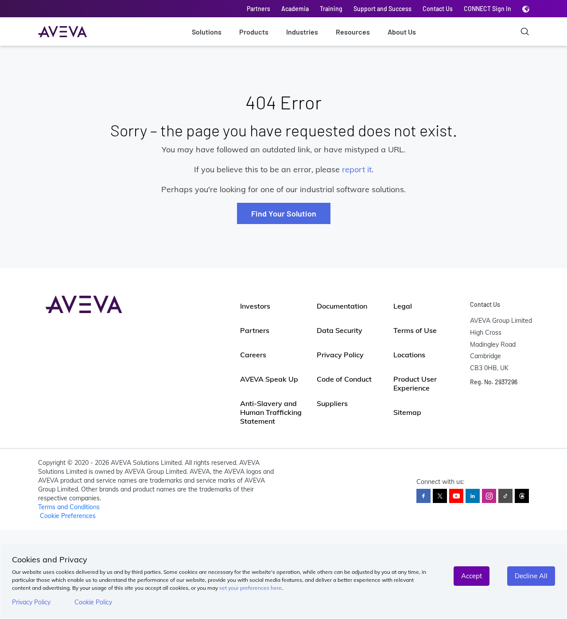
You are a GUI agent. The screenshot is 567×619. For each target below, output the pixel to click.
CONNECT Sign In (487, 8)
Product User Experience (415, 383)
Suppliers (332, 403)
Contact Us (438, 8)
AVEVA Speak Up (269, 379)
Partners (258, 8)
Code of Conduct (344, 379)
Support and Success (382, 8)
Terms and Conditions (69, 507)
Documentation (342, 306)
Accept (471, 576)
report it (357, 169)
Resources (353, 31)
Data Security (339, 330)
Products (253, 31)
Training (331, 8)
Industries (302, 31)
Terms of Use (415, 330)
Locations (409, 354)
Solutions (206, 31)
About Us (402, 31)
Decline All (531, 576)
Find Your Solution (283, 213)
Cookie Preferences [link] (68, 516)
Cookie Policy (93, 602)
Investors (255, 306)
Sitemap (407, 412)
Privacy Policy (31, 602)
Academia (295, 8)
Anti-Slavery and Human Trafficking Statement (271, 412)
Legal (402, 306)
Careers (253, 354)
